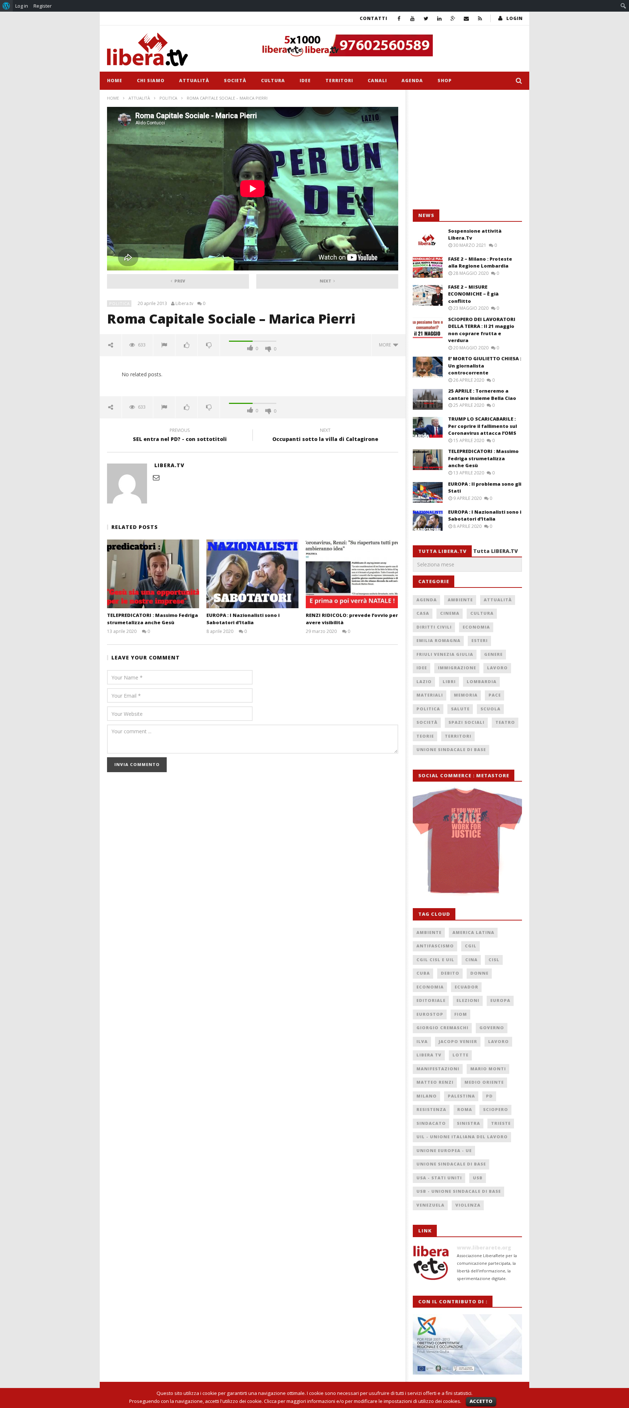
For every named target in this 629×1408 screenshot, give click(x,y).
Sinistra (468, 1123)
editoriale (431, 1000)
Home (114, 80)
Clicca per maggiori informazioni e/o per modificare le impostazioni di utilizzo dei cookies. (362, 1401)
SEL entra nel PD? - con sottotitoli (180, 435)
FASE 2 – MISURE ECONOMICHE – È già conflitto (473, 294)
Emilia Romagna (438, 640)
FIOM (460, 1014)
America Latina (473, 932)
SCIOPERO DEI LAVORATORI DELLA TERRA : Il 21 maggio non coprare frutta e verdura (481, 330)
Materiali (429, 695)
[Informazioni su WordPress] (6, 6)
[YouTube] (412, 18)
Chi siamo (151, 80)
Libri (449, 681)
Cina (471, 959)
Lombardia (482, 681)
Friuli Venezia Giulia (444, 654)
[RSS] (480, 18)
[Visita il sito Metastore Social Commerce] (389, 45)
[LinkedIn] (439, 18)
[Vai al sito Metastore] (467, 840)
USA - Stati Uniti (439, 1177)
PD (489, 1096)
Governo (491, 1027)
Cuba (423, 973)
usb (478, 1177)
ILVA (422, 1041)
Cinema (449, 613)
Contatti (373, 18)
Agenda (412, 80)
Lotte (460, 1055)
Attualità (194, 80)
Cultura (273, 80)
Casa (422, 613)
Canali (377, 80)
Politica (168, 98)
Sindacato (431, 1123)
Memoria (466, 695)
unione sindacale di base (451, 1164)
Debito (450, 973)
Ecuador (466, 987)
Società (235, 80)
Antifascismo (435, 945)
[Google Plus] (453, 18)
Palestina (461, 1096)
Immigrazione (457, 667)
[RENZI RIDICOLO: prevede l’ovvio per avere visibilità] (352, 573)
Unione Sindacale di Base (451, 749)
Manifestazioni (437, 1068)
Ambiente (460, 599)
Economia (476, 627)
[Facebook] (399, 18)
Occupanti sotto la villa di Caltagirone (325, 435)
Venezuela (430, 1205)
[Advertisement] (467, 149)
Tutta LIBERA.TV (495, 550)
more (386, 345)
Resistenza (431, 1109)
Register (42, 6)
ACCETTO (481, 1401)
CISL (493, 959)
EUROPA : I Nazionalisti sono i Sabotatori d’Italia (243, 619)
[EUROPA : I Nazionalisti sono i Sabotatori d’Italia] (252, 573)
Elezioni (467, 1000)
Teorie (425, 736)
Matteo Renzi (435, 1082)
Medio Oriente (484, 1082)
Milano (426, 1096)
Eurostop (429, 1014)
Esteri (479, 640)
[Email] (466, 18)
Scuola (490, 708)
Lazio (424, 681)
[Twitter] (426, 18)
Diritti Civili (434, 627)
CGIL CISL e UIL (435, 959)
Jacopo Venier (458, 1041)
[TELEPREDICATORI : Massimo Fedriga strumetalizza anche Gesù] (153, 573)
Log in (21, 6)
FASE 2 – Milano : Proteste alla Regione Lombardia (480, 262)
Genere (493, 654)
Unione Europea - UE (444, 1150)
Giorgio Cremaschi (442, 1027)
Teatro (505, 722)
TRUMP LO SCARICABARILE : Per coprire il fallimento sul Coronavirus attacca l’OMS (482, 426)
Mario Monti (488, 1068)
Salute (460, 708)
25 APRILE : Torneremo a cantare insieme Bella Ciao (482, 394)
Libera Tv (429, 1055)
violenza (467, 1205)
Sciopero (495, 1109)
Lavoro (497, 667)
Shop (445, 80)
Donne (479, 973)
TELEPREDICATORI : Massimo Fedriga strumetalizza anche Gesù (152, 619)
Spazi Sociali (466, 722)
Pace (494, 695)
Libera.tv (184, 303)
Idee (305, 80)
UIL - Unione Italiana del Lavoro (462, 1136)
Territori (339, 80)
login (514, 18)
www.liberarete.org (484, 1247)
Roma (464, 1109)
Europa (500, 1000)
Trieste (501, 1123)
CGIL (470, 945)
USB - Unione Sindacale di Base (458, 1191)
